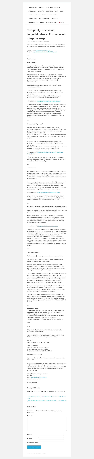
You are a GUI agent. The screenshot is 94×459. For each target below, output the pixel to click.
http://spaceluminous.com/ (42, 50)
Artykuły (53, 18)
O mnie (41, 7)
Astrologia (49, 11)
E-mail (29, 438)
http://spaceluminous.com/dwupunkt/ (47, 226)
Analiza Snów (32, 11)
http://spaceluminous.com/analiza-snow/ (48, 192)
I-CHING (62, 11)
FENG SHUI (37, 15)
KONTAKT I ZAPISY (33, 18)
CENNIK (55, 15)
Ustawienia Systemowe (52, 7)
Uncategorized (39, 41)
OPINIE (42, 22)
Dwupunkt (41, 11)
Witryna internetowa (33, 442)
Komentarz (30, 415)
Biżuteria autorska (51, 22)
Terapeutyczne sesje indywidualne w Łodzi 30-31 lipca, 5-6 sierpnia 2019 (46, 400)
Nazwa (29, 434)
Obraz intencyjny (33, 22)
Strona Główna (33, 7)
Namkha (31, 15)
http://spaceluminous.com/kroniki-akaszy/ (48, 101)
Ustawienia (46, 41)
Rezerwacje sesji (46, 15)
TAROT (56, 11)
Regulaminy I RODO (44, 18)
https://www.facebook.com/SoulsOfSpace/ (44, 52)
